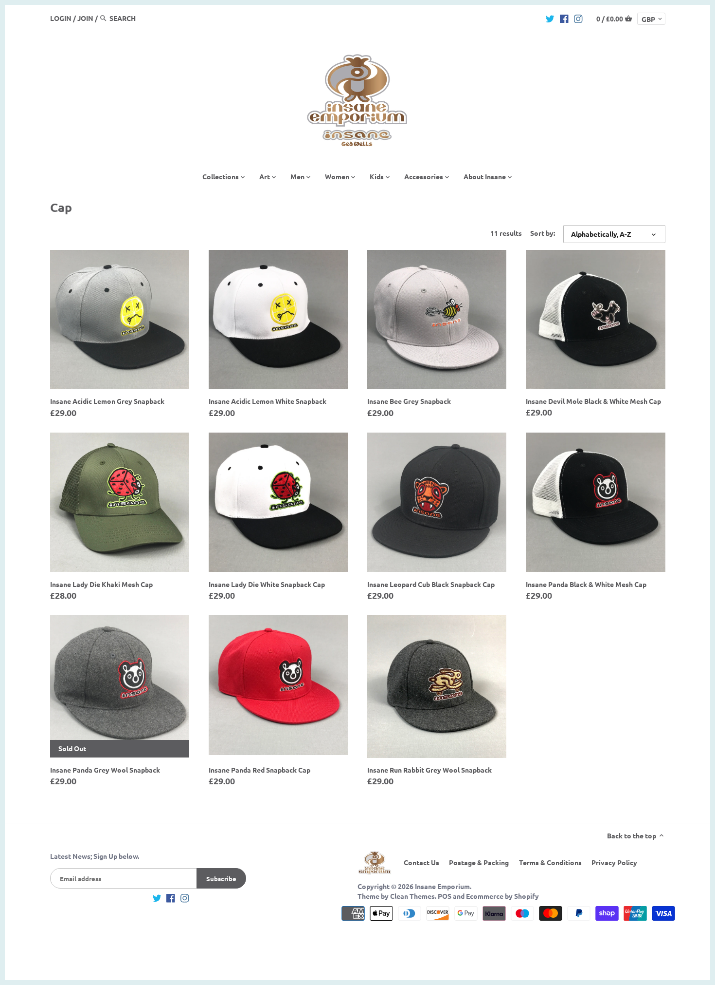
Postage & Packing (479, 862)
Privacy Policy (614, 862)
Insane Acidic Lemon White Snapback (267, 401)
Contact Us (421, 862)
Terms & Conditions (550, 862)
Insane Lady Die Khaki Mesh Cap (101, 584)
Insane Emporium (442, 886)
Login (61, 18)
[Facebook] (564, 17)
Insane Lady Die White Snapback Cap (267, 584)
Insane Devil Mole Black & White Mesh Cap (593, 401)
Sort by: (542, 233)
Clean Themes (412, 895)
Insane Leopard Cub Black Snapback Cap (431, 584)
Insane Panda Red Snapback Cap (259, 769)
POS (444, 895)
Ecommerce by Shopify (502, 895)
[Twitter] (550, 17)
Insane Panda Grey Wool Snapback (105, 769)
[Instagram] (578, 17)
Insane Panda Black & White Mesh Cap (586, 584)
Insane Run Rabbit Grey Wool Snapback (429, 769)
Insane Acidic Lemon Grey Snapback (107, 401)
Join (85, 18)
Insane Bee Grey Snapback (409, 401)
